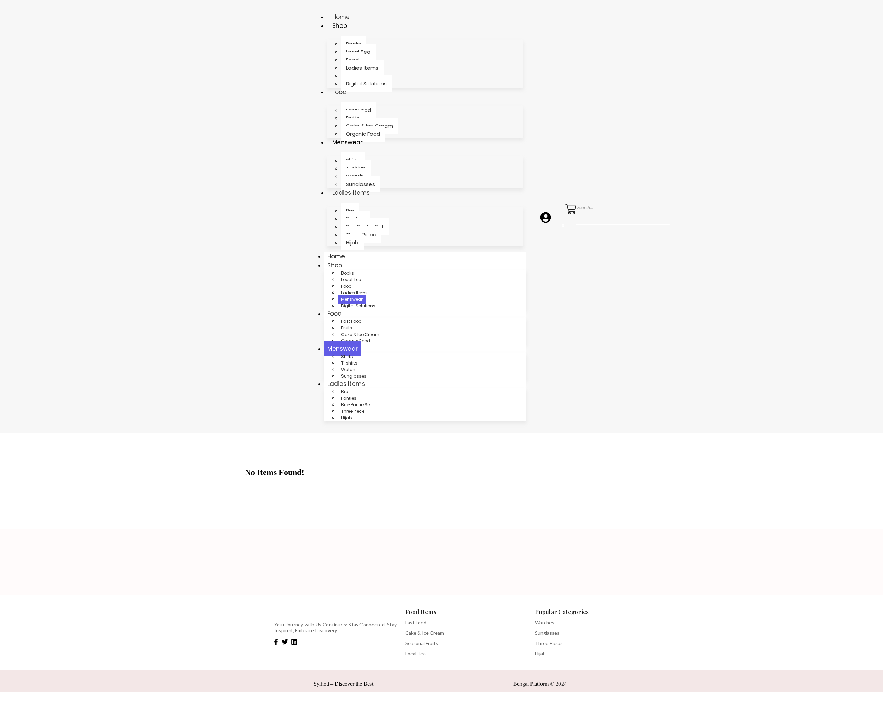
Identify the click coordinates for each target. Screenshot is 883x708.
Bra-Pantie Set (356, 405)
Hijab (352, 242)
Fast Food (351, 321)
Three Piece (352, 411)
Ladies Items (351, 192)
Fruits (346, 328)
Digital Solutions (366, 83)
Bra (344, 391)
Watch (348, 369)
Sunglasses (360, 184)
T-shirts (349, 363)
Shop (339, 26)
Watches (544, 622)
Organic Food (363, 133)
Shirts (347, 356)
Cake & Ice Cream (360, 334)
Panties (348, 398)
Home (341, 17)
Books (347, 273)
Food (339, 92)
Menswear (347, 142)
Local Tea (351, 280)
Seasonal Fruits (421, 643)
